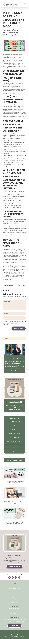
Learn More (14, 371)
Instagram (14, 597)
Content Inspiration (13, 433)
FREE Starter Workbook (14, 608)
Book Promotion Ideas (14, 611)
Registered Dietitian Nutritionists (14, 441)
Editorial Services (14, 586)
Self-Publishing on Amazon (12, 35)
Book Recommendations (14, 421)
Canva (13, 425)
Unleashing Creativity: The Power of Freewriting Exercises (14, 481)
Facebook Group (14, 602)
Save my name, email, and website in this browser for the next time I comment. (14, 323)
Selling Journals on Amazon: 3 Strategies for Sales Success (14, 523)
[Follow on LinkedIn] (13, 577)
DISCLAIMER (18, 633)
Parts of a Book (13, 437)
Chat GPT (13, 429)
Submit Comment (19, 328)
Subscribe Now (14, 625)
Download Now (14, 566)
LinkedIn (15, 599)
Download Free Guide (14, 402)
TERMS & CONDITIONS (8, 633)
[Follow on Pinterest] (19, 577)
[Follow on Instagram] (16, 577)
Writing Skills (13, 451)
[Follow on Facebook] (9, 577)
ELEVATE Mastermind (14, 591)
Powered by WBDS (21, 636)
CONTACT (16, 634)
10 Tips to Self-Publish (14, 613)
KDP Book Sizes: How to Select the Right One (14, 502)
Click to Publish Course (14, 588)
